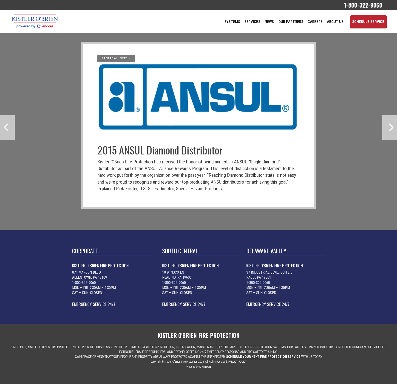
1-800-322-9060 (84, 282)
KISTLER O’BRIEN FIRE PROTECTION (100, 265)
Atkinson (205, 366)
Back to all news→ (116, 58)
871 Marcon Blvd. (86, 272)
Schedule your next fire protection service (263, 357)
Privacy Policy (237, 361)
